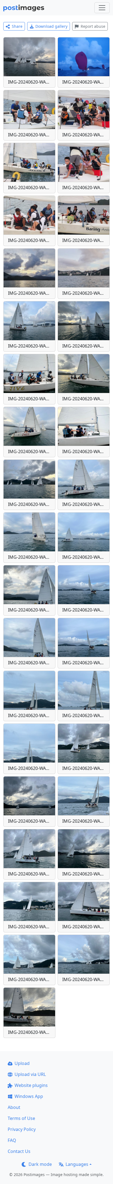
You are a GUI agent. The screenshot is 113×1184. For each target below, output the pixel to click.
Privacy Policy (22, 1129)
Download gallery (51, 26)
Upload (22, 1063)
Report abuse (93, 26)
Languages (77, 1164)
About (14, 1107)
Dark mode (40, 1164)
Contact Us (19, 1151)
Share (17, 26)
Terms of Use (21, 1118)
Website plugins (31, 1085)
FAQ (12, 1140)
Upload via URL (30, 1074)
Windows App (29, 1096)
